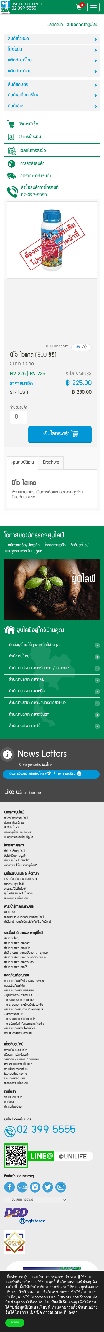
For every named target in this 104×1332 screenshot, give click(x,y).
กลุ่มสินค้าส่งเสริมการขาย (18, 1033)
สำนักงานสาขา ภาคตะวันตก (29, 714)
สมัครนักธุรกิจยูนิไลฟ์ (16, 818)
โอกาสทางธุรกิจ (55, 545)
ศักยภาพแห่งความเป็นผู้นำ (18, 1064)
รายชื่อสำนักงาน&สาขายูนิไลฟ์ (23, 933)
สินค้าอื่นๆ (16, 106)
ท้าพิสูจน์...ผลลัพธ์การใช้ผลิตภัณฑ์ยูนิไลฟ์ (27, 922)
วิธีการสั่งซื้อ (27, 125)
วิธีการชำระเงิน (29, 137)
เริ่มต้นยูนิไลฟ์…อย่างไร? (17, 860)
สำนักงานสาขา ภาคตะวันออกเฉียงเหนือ (37, 703)
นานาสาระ (9, 912)
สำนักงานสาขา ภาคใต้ (24, 726)
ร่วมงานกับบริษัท (13, 1097)
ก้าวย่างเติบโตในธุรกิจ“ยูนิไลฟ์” (20, 865)
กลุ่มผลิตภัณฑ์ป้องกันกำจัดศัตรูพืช (23, 1009)
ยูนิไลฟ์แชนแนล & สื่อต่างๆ (21, 873)
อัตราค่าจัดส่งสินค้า (35, 176)
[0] (80, 8)
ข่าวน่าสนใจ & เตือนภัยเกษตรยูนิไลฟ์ (24, 917)
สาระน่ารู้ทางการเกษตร (19, 906)
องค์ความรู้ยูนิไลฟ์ (14, 884)
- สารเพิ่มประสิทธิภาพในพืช (19, 1000)
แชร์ (79, 347)
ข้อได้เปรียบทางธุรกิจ (15, 856)
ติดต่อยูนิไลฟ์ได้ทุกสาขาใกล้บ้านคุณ (35, 645)
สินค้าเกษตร (18, 85)
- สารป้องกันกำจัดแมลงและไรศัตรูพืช (24, 1024)
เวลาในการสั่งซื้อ (32, 151)
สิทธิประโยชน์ (80, 545)
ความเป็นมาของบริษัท (15, 1050)
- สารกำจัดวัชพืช (13, 1014)
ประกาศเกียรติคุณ (14, 823)
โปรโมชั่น (15, 50)
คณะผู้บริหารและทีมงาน (16, 1069)
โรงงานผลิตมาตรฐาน (15, 1074)
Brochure (51, 463)
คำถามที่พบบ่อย (13, 1107)
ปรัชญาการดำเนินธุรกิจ (17, 1055)
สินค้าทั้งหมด (18, 39)
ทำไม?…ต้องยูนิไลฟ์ (14, 851)
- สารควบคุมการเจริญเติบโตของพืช (23, 1005)
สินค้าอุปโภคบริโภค (23, 96)
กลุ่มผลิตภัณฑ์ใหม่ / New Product (24, 981)
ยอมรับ (15, 1322)
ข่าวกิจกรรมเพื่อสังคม (16, 898)
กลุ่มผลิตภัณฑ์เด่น (14, 985)
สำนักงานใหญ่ (19, 656)
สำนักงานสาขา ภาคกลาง (26, 680)
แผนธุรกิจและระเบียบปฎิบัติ (23, 551)
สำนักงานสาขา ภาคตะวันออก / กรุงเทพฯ (39, 668)
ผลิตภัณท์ (55, 25)
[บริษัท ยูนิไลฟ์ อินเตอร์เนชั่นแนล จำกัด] (5, 7)
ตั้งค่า (73, 1312)
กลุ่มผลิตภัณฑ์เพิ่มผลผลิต (19, 990)
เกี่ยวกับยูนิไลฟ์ (13, 1044)
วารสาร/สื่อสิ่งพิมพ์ (15, 889)
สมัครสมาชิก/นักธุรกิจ (24, 545)
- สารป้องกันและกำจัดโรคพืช (19, 1019)
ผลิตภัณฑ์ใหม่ (20, 61)
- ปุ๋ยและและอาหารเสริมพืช (18, 995)
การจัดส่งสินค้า (31, 164)
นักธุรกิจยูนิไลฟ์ (14, 812)
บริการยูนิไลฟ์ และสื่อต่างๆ (18, 832)
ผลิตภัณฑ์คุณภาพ (16, 975)
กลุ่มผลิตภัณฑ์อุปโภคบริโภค (19, 1028)
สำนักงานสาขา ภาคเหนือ (27, 691)
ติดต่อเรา (10, 1091)
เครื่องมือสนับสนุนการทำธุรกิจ (20, 879)
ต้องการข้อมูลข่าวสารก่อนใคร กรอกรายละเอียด (43, 774)
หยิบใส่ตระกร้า (56, 434)
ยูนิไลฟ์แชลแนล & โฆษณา (18, 893)
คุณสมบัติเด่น (22, 463)
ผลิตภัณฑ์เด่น (19, 71)
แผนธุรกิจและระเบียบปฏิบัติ (18, 837)
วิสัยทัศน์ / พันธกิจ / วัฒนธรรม (22, 1059)
